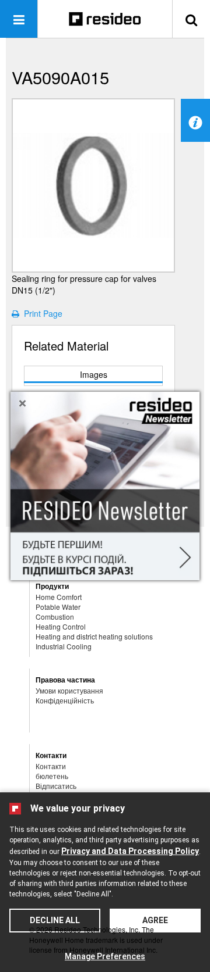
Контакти (51, 766)
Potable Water (58, 607)
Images (93, 374)
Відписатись (56, 786)
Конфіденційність (65, 700)
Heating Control (61, 626)
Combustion (55, 616)
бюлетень (52, 776)
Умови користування (69, 690)
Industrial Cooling (64, 646)
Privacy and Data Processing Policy (130, 851)
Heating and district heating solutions (94, 636)
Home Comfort (59, 597)
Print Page (40, 313)
